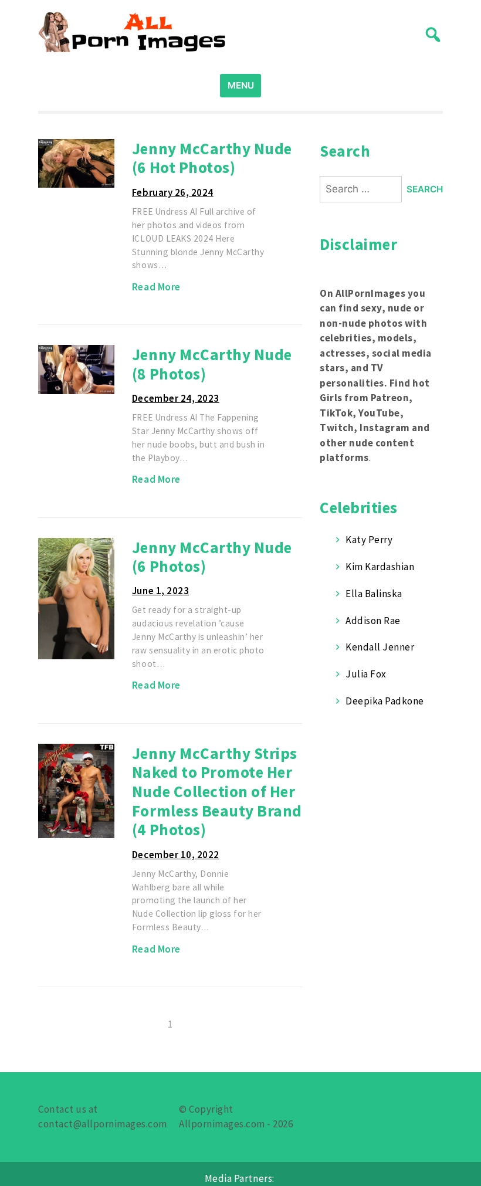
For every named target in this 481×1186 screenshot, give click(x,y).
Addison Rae (373, 620)
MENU (241, 85)
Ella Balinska (373, 593)
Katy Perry (368, 539)
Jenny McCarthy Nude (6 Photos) (212, 557)
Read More (156, 286)
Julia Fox (366, 673)
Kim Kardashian (379, 566)
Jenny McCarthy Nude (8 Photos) (212, 364)
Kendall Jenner (379, 647)
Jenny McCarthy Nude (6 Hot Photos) (212, 158)
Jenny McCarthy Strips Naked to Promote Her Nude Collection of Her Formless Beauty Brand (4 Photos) (217, 791)
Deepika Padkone (384, 700)
